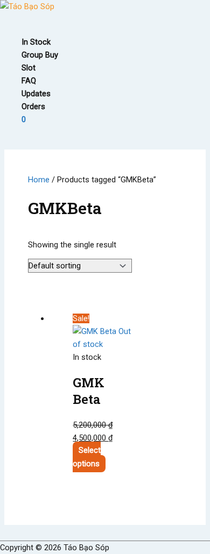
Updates (36, 93)
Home (39, 179)
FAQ (29, 81)
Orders (33, 106)
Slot (29, 68)
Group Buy (40, 55)
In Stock (36, 42)
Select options (87, 457)
